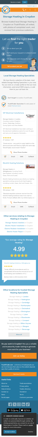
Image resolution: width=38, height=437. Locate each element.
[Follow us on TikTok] (28, 404)
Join (24, 2)
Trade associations (26, 383)
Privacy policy (24, 386)
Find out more (16, 106)
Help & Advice (6, 389)
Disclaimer (23, 392)
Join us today (19, 355)
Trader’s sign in (32, 6)
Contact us (4, 392)
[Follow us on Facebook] (10, 404)
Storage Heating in (19, 296)
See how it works (19, 374)
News (3, 394)
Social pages (5, 397)
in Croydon (19, 222)
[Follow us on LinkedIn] (23, 404)
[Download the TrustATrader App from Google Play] (13, 410)
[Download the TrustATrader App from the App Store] (25, 410)
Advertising (5, 386)
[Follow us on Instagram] (19, 404)
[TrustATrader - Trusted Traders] (5, 8)
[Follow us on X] (14, 404)
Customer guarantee (26, 397)
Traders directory (25, 389)
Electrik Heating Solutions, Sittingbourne (17, 263)
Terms (22, 394)
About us (4, 383)
